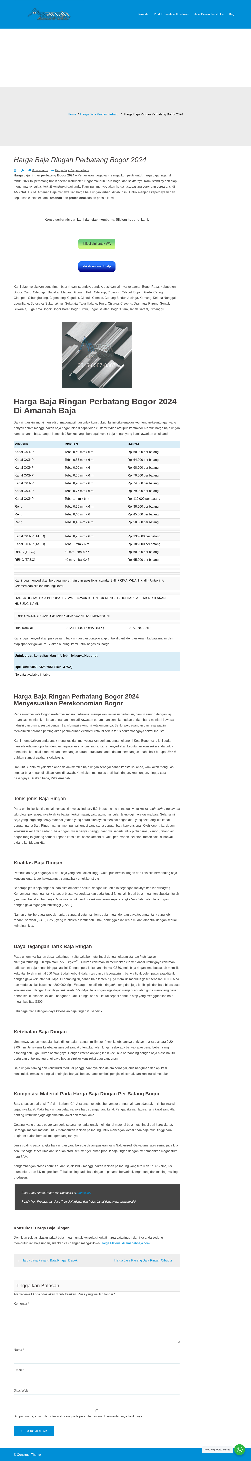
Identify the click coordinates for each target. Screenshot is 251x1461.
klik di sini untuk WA (97, 243)
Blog (232, 14)
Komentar (21, 1303)
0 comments (40, 170)
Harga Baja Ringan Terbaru (99, 114)
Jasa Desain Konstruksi (209, 14)
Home (72, 114)
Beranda (143, 14)
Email (19, 1370)
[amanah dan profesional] (49, 14)
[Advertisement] (125, 58)
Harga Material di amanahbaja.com (125, 1243)
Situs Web (21, 1390)
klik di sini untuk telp (97, 266)
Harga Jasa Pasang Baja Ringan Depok (49, 1260)
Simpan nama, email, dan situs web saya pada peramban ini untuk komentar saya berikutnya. (78, 1416)
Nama (19, 1349)
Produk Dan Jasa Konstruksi (171, 14)
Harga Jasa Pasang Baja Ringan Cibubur (143, 1260)
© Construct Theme (27, 1454)
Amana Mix (83, 1192)
